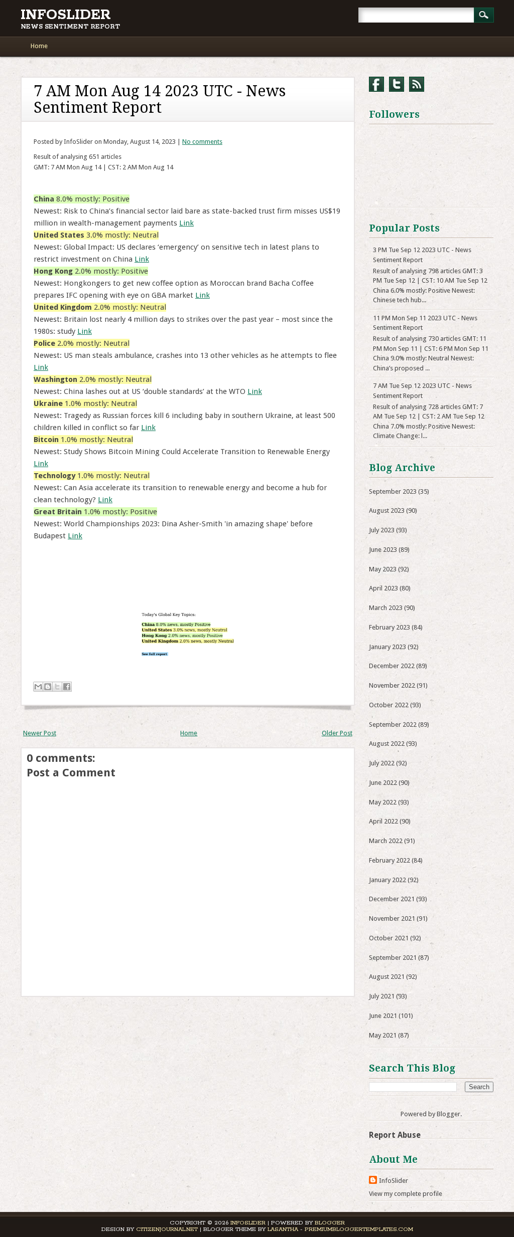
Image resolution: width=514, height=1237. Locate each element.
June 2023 (383, 549)
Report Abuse (395, 1135)
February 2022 (389, 860)
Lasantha (283, 1229)
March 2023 (386, 607)
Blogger (448, 1114)
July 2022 (382, 763)
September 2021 (393, 957)
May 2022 (383, 802)
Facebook (376, 84)
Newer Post (39, 733)
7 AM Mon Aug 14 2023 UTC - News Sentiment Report (160, 99)
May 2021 (383, 1035)
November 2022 (392, 685)
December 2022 (392, 666)
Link (186, 223)
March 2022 (386, 841)
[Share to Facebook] (67, 687)
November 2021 (392, 918)
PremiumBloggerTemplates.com (359, 1229)
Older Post (337, 733)
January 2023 (387, 647)
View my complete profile (405, 1193)
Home (39, 46)
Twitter (396, 84)
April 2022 (383, 821)
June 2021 (383, 1015)
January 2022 (387, 880)
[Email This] (38, 687)
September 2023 (393, 491)
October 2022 (389, 705)
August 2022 (387, 743)
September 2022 (393, 724)
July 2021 (382, 996)
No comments (202, 141)
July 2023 (382, 530)
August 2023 (387, 510)
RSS (416, 84)
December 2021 (392, 899)
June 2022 (383, 782)
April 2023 (383, 588)
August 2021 (387, 976)
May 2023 (383, 569)
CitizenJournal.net (167, 1229)
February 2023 (389, 627)
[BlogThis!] (48, 687)
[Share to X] (57, 687)
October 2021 (389, 938)
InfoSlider (66, 15)
